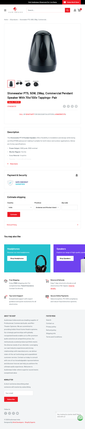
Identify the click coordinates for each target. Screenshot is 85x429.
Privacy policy (51, 327)
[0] (79, 10)
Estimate (13, 214)
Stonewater (11, 106)
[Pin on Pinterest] (68, 106)
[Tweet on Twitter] (72, 106)
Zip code (65, 203)
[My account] (75, 10)
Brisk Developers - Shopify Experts (24, 422)
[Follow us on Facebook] (5, 413)
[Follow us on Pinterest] (13, 413)
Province (38, 203)
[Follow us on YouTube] (17, 413)
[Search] (67, 10)
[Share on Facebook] (64, 106)
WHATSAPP (30, 114)
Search (48, 320)
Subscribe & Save (73, 2)
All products (14, 19)
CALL (21, 114)
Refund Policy (12, 225)
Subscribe (11, 399)
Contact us (50, 323)
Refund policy (51, 330)
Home (6, 19)
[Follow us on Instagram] (9, 413)
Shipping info (51, 333)
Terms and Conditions (54, 337)
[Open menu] (5, 10)
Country (10, 203)
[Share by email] (76, 106)
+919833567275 (60, 114)
